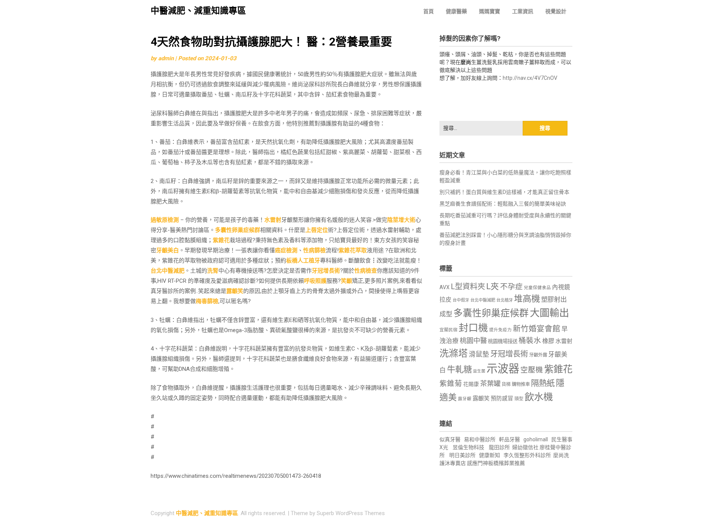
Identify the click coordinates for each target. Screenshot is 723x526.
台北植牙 (504, 300)
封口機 (473, 328)
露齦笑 (234, 291)
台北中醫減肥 (168, 270)
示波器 (503, 368)
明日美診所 (462, 455)
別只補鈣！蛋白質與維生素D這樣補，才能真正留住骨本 (504, 192)
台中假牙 (461, 300)
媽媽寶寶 (489, 11)
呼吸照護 (315, 280)
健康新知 (489, 455)
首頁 (428, 11)
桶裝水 (530, 340)
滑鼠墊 (479, 354)
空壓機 (531, 370)
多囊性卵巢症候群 (237, 230)
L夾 (492, 286)
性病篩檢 (314, 250)
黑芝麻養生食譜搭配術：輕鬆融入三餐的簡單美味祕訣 (502, 204)
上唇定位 (316, 230)
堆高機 (527, 299)
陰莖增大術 (401, 219)
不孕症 (511, 286)
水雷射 (272, 219)
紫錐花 (221, 240)
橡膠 (548, 341)
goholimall (535, 439)
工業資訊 (522, 11)
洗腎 (212, 270)
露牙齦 (464, 398)
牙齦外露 (538, 355)
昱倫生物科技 (468, 447)
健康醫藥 (456, 11)
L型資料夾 (468, 286)
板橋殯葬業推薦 (506, 463)
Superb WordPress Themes (351, 513)
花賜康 (471, 384)
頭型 (518, 398)
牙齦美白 (167, 250)
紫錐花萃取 (353, 250)
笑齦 (346, 280)
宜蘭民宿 (448, 329)
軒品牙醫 (509, 439)
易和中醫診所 (480, 439)
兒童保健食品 (537, 287)
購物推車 (521, 384)
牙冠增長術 (326, 270)
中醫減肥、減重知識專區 (198, 11)
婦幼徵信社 (526, 447)
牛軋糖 (459, 369)
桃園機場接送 (502, 341)
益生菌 (479, 371)
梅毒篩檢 (207, 301)
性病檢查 (365, 270)
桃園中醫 (473, 341)
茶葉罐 (490, 383)
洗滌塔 (453, 353)
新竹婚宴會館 (536, 328)
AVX (444, 287)
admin (166, 58)
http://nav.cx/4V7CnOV (530, 78)
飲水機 (539, 397)
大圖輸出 (549, 313)
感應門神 (477, 463)
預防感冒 (502, 398)
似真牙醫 (450, 439)
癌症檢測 (286, 250)
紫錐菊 (450, 383)
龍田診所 (499, 447)
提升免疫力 (500, 329)
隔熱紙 (543, 383)
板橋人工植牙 (303, 260)
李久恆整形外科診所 (527, 455)
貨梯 (506, 384)
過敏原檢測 (165, 219)
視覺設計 (555, 11)
